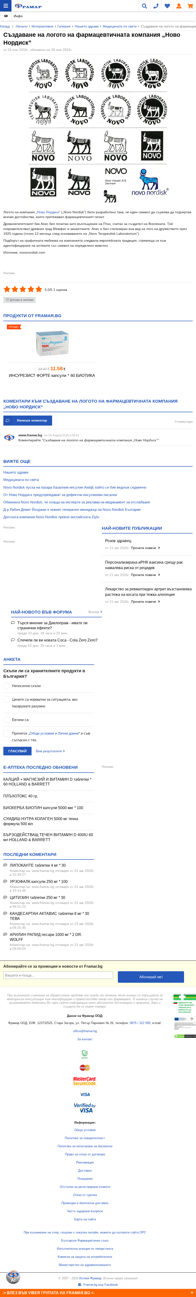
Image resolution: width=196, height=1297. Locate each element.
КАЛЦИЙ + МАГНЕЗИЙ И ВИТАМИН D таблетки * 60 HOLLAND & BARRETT (47, 781)
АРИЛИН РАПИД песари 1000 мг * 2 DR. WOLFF (46, 937)
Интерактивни (42, 26)
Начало (21, 26)
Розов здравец (118, 541)
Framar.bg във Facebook (100, 1284)
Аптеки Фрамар (90, 1278)
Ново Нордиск (48, 212)
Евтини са (20, 720)
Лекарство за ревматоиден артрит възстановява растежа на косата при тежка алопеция (148, 592)
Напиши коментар (32, 420)
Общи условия (85, 1130)
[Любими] (167, 5)
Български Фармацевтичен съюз (85, 1240)
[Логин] (179, 5)
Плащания (85, 1178)
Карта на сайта (85, 1219)
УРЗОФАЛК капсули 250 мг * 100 (39, 882)
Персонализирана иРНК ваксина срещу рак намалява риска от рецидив (144, 565)
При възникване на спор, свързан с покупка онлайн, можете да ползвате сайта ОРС (85, 1232)
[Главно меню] (5, 5)
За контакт (85, 1039)
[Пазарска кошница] (190, 5)
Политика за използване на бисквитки (85, 1146)
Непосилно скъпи (26, 686)
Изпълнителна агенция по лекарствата (85, 1248)
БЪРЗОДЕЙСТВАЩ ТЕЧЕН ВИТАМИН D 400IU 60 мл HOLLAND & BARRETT (48, 837)
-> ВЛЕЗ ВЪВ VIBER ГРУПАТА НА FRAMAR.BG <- (48, 1293)
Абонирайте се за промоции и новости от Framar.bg (53, 966)
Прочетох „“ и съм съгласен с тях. (51, 736)
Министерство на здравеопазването (85, 1265)
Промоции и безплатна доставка (84, 1203)
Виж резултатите (49, 751)
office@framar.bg (85, 1031)
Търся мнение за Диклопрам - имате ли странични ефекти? (52, 625)
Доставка (85, 1170)
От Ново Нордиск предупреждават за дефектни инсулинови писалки (60, 495)
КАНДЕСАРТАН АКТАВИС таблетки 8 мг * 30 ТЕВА (49, 916)
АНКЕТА (12, 659)
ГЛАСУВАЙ (17, 751)
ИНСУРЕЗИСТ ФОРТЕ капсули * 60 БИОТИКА (52, 375)
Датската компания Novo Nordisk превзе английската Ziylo (51, 517)
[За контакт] (156, 5)
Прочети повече (144, 548)
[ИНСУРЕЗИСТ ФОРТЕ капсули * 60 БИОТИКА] (52, 344)
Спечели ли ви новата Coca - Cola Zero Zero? (57, 640)
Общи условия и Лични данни (54, 733)
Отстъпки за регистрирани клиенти (85, 1187)
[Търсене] (144, 5)
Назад (5, 26)
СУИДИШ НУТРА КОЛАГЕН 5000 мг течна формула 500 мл (40, 821)
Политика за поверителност (85, 1138)
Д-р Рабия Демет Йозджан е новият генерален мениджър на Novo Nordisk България (72, 509)
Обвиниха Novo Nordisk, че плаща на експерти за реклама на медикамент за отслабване (76, 502)
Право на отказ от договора (85, 1154)
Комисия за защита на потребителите (85, 1257)
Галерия (64, 26)
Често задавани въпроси (85, 1211)
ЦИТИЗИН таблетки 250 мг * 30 (37, 898)
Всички (93, 612)
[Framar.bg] (28, 5)
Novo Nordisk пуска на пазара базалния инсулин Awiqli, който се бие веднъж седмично (74, 487)
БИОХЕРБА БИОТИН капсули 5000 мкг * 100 (43, 808)
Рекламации (85, 1162)
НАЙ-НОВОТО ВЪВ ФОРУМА (41, 612)
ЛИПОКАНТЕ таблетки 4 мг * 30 (38, 865)
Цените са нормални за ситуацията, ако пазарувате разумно (44, 702)
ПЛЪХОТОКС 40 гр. (20, 796)
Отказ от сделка (85, 1195)
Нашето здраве (87, 26)
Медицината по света (120, 26)
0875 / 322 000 (140, 1023)
